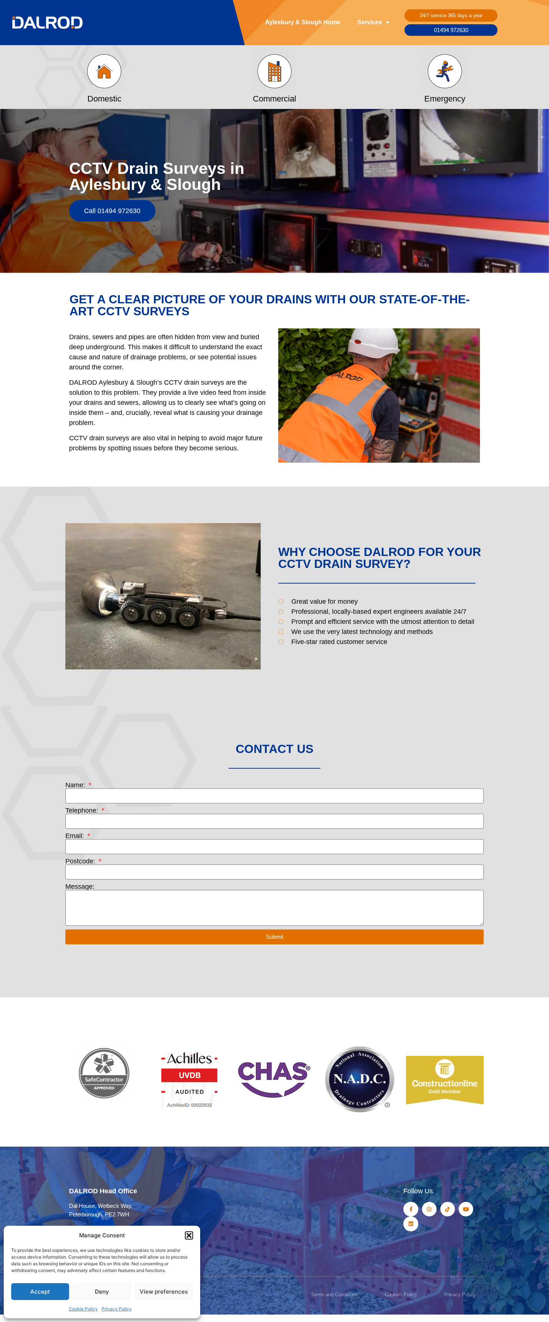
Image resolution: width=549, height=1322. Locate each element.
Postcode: (81, 861)
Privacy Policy (117, 1309)
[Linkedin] (410, 1223)
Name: (76, 785)
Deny (102, 1291)
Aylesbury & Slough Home (302, 22)
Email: (75, 835)
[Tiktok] (447, 1209)
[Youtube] (466, 1209)
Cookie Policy (83, 1309)
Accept (40, 1291)
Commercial (274, 98)
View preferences (164, 1291)
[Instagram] (429, 1209)
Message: (79, 886)
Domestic (104, 98)
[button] (189, 1235)
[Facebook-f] (410, 1209)
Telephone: (82, 810)
